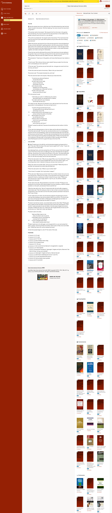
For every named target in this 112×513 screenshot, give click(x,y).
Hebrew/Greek (86, 13)
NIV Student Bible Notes (101, 179)
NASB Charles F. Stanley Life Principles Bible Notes (90, 125)
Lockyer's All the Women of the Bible (100, 509)
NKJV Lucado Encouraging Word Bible (101, 235)
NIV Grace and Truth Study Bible (80, 61)
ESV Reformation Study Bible (100, 106)
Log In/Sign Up (106, 1)
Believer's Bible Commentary (100, 357)
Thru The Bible (90, 446)
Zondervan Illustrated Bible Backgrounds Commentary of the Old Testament (81, 81)
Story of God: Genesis (100, 430)
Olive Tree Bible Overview (80, 430)
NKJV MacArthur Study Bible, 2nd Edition (80, 254)
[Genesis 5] (73, 140)
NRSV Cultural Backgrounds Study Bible (81, 290)
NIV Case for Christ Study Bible (91, 143)
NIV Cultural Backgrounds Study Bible (101, 144)
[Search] (108, 6)
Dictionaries (81, 475)
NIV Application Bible (100, 61)
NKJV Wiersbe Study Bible (90, 272)
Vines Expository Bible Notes (100, 289)
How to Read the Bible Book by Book (101, 391)
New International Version (35, 267)
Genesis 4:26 (32, 260)
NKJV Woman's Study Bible (100, 272)
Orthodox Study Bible (90, 289)
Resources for (83, 32)
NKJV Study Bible (80, 271)
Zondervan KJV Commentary (100, 463)
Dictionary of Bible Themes (81, 490)
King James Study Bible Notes (80, 124)
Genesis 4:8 (32, 249)
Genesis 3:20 (32, 239)
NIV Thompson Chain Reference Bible (90, 197)
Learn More (94, 27)
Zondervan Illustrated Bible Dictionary (90, 80)
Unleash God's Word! (55, 278)
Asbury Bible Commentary (90, 357)
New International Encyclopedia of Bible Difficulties (81, 333)
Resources (79, 13)
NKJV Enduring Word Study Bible (80, 235)
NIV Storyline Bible (91, 178)
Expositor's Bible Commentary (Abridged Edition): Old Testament (81, 392)
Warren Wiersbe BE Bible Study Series (101, 447)
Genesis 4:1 (32, 244)
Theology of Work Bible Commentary (81, 447)
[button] (104, 1)
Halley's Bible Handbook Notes (90, 391)
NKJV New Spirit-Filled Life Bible (100, 253)
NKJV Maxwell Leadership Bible (90, 253)
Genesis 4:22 (32, 256)
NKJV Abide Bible (80, 214)
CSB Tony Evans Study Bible (80, 106)
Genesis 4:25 (32, 258)
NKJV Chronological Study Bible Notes (101, 215)
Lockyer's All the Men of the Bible (90, 509)
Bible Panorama (80, 373)
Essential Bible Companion (100, 374)
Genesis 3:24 (32, 242)
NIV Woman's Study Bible (100, 197)
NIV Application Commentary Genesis (100, 412)
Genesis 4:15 (32, 253)
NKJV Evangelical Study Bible (90, 235)
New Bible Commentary (90, 411)
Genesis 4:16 (32, 254)
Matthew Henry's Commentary (80, 411)
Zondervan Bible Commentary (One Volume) (81, 464)
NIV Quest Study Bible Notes (80, 179)
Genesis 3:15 (32, 235)
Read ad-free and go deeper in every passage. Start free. (61, 1)
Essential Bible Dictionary (80, 509)
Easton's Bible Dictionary (100, 490)
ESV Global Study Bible (90, 106)
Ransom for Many (91, 429)
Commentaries (82, 342)
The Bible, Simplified (89, 374)
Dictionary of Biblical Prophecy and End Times (90, 490)
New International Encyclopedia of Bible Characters (101, 314)
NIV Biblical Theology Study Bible (80, 144)
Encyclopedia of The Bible (90, 314)
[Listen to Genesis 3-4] (40, 14)
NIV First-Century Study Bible (80, 162)
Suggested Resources (83, 46)
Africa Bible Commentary (79, 357)
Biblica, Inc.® (31, 271)
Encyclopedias (82, 299)
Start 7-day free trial (84, 27)
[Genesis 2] (24, 140)
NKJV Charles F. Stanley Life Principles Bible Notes (90, 216)
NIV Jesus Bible (100, 161)
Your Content (94, 13)
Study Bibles (81, 91)
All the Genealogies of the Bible (81, 314)
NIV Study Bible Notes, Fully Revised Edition (90, 62)
